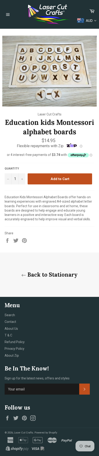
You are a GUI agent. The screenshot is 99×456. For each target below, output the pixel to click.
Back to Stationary (52, 274)
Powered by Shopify (46, 432)
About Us (11, 328)
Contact (10, 322)
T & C (8, 335)
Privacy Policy (14, 348)
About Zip (12, 355)
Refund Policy (15, 342)
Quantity (12, 168)
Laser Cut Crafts (23, 432)
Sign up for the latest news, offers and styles (37, 378)
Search (10, 315)
